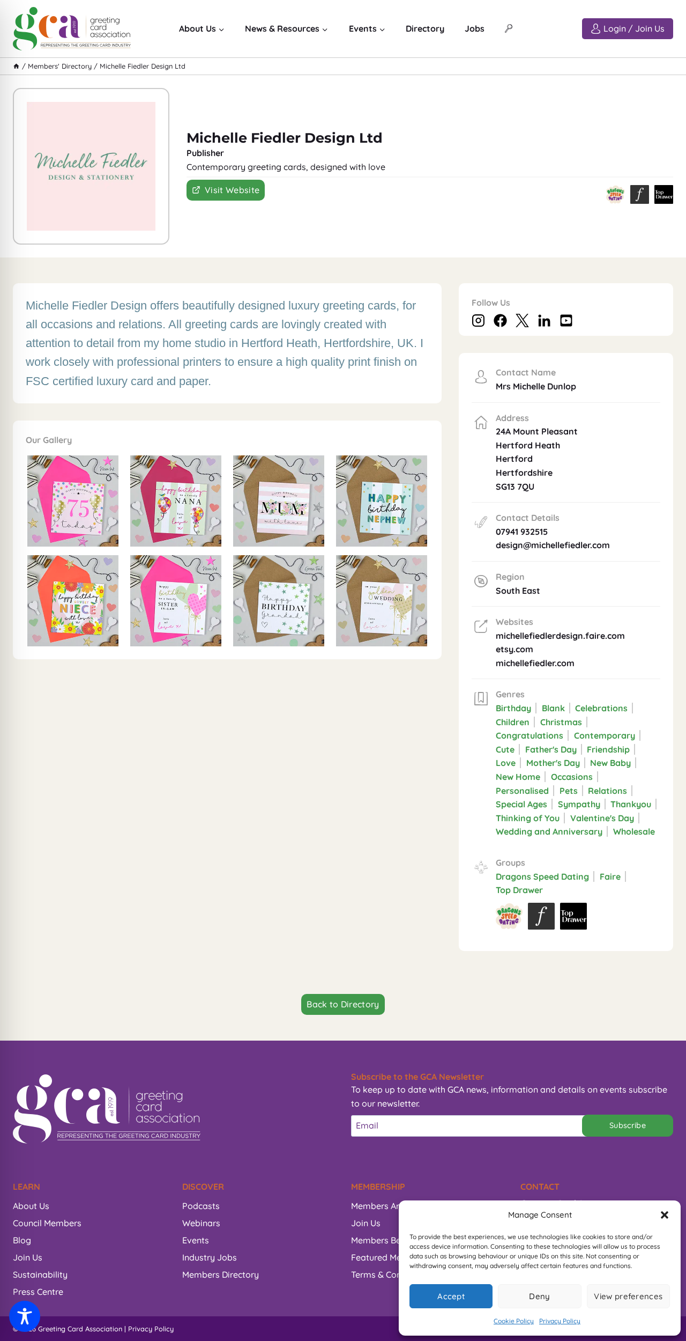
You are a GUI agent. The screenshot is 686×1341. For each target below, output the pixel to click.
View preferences (628, 1296)
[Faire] (639, 194)
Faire (610, 876)
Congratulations (529, 735)
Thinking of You (528, 818)
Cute (505, 749)
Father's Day (551, 749)
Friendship (608, 749)
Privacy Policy (559, 1321)
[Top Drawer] (663, 194)
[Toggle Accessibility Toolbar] (24, 1316)
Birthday (513, 708)
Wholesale (634, 831)
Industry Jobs (209, 1257)
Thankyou (630, 804)
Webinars (201, 1223)
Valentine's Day (602, 818)
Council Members (47, 1223)
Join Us (27, 1257)
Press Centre (38, 1291)
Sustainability (40, 1274)
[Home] (16, 66)
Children (513, 722)
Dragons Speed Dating (542, 876)
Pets (569, 790)
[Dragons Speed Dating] (615, 194)
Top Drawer (519, 890)
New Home (518, 776)
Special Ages (521, 804)
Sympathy (579, 804)
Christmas (561, 722)
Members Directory (220, 1274)
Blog (22, 1240)
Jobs (474, 28)
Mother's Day (553, 762)
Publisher (205, 153)
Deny (539, 1296)
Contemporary (604, 735)
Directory (425, 28)
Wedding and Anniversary (549, 831)
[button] (664, 1215)
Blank (553, 708)
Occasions (572, 776)
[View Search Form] (508, 29)
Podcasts (201, 1205)
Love (506, 762)
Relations (607, 790)
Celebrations (601, 708)
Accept (451, 1296)
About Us (31, 1205)
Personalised (522, 790)
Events (195, 1240)
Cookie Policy (514, 1321)
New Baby (610, 762)
